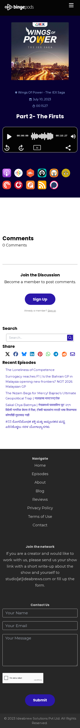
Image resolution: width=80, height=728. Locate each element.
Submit (40, 700)
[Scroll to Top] (72, 706)
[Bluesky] (24, 355)
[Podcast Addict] (30, 188)
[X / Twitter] (7, 355)
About (40, 482)
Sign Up (40, 299)
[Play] (9, 136)
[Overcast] (54, 176)
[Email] (72, 355)
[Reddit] (64, 355)
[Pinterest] (40, 355)
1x (37, 148)
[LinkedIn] (32, 355)
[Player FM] (18, 188)
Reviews (40, 499)
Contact (40, 525)
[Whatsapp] (48, 355)
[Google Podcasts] (18, 176)
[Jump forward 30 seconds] (21, 148)
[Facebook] (15, 355)
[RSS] (42, 188)
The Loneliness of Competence (30, 370)
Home (40, 465)
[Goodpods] (66, 176)
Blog (40, 491)
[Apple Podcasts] (6, 176)
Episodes (40, 473)
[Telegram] (56, 355)
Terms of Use (40, 516)
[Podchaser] (54, 188)
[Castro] (42, 176)
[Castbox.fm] (30, 176)
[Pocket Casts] (6, 188)
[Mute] (73, 136)
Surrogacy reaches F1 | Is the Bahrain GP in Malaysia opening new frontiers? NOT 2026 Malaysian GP (39, 381)
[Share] (68, 147)
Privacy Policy (40, 507)
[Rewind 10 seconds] (7, 148)
